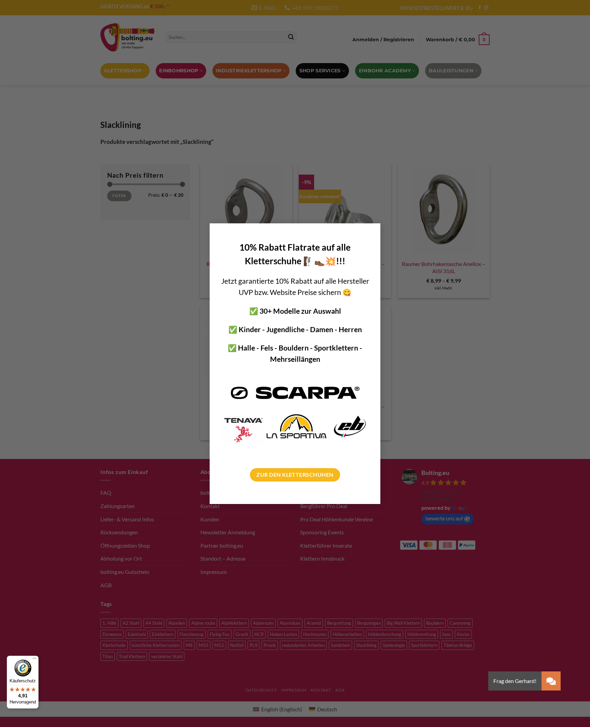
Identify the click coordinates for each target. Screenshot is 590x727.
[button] (551, 681)
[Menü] (34, 660)
